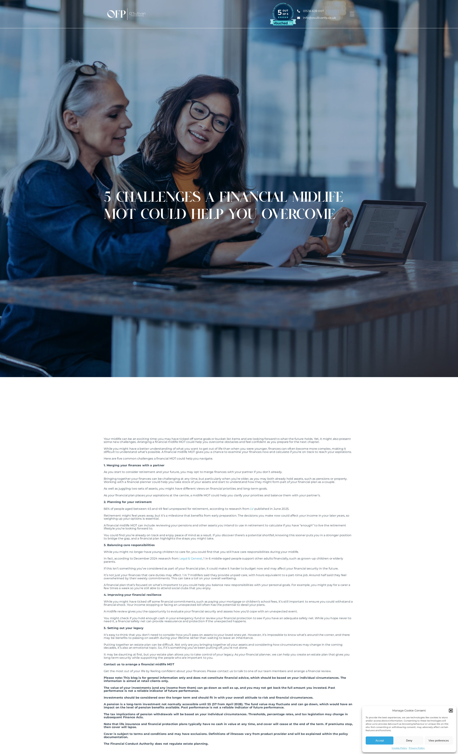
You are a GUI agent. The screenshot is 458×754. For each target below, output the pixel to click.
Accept (380, 740)
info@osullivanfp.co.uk (319, 17)
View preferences (438, 740)
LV (252, 508)
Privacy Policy (417, 748)
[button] (451, 710)
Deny (409, 740)
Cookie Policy (399, 748)
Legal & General (190, 558)
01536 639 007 (313, 11)
